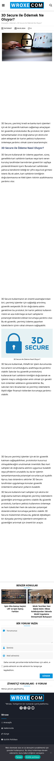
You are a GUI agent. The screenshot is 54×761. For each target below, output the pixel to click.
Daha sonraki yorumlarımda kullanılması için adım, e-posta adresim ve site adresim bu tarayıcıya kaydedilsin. (27, 666)
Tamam (19, 757)
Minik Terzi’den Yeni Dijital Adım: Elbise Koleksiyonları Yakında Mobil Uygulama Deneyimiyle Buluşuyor (41, 611)
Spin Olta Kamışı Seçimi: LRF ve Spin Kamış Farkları (15, 609)
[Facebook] (21, 708)
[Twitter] (25, 708)
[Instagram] (29, 708)
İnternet (13, 23)
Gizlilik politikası (32, 757)
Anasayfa (4, 23)
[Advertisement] (27, 92)
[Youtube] (32, 708)
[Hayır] (50, 752)
